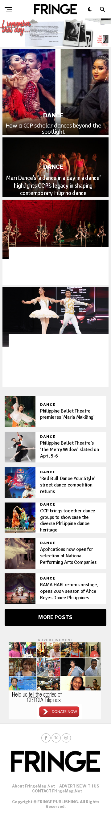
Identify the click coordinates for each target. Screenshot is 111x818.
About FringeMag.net (33, 786)
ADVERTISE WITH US (79, 786)
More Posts (55, 617)
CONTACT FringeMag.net (57, 791)
